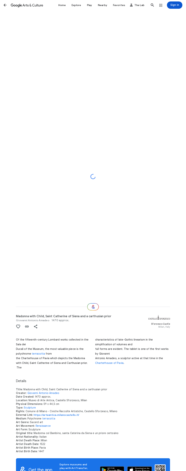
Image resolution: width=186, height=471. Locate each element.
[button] (5, 5)
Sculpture (30, 407)
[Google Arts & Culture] (27, 5)
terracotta (38, 353)
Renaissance (43, 425)
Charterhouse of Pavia (109, 363)
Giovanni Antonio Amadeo (32, 320)
